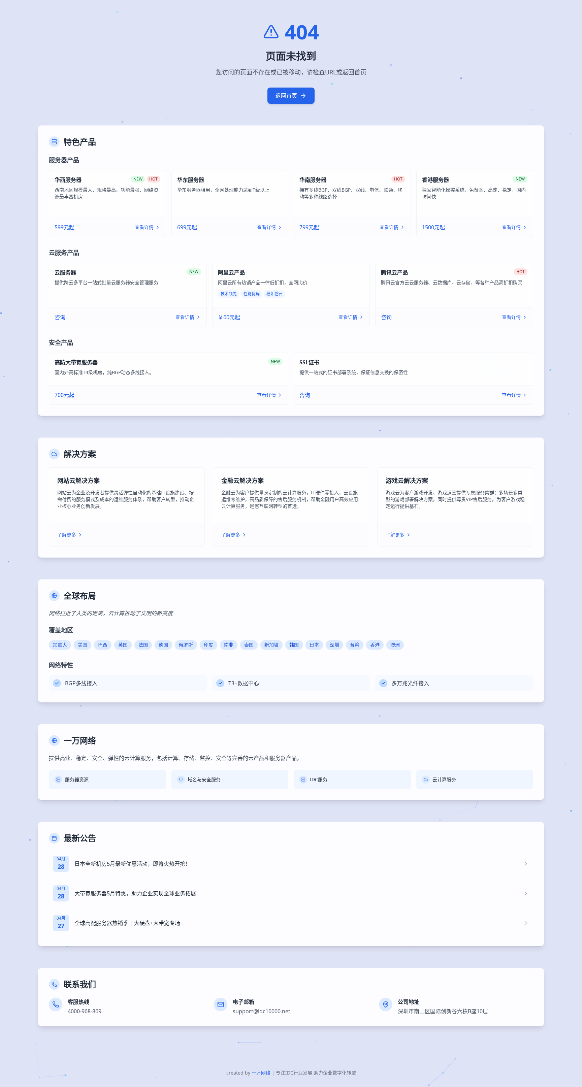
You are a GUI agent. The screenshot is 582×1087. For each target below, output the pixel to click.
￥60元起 (229, 317)
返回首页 (286, 95)
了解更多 (66, 534)
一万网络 (261, 1072)
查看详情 (144, 227)
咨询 (60, 317)
